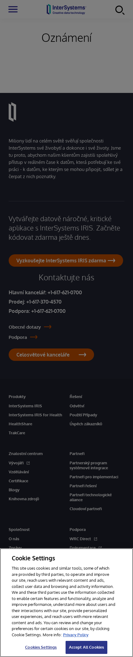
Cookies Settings (41, 647)
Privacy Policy (75, 634)
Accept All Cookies (86, 647)
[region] (66, 602)
